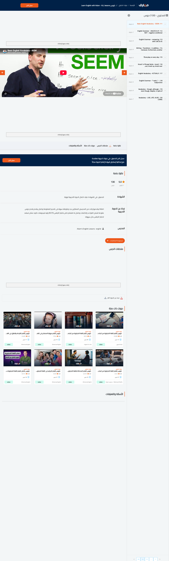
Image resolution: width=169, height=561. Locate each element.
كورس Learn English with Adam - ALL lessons (98, 5)
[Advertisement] (63, 26)
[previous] (124, 72)
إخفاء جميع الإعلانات (63, 43)
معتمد (100, 344)
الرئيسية (132, 5)
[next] (2, 72)
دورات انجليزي (123, 5)
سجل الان (29, 5)
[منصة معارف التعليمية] (144, 5)
